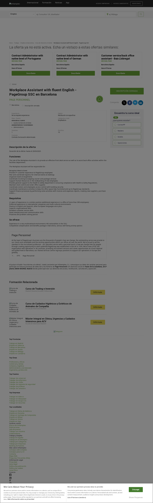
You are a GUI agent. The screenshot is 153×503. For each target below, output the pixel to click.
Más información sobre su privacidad (21, 499)
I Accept (135, 489)
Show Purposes (136, 497)
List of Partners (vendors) (76, 497)
